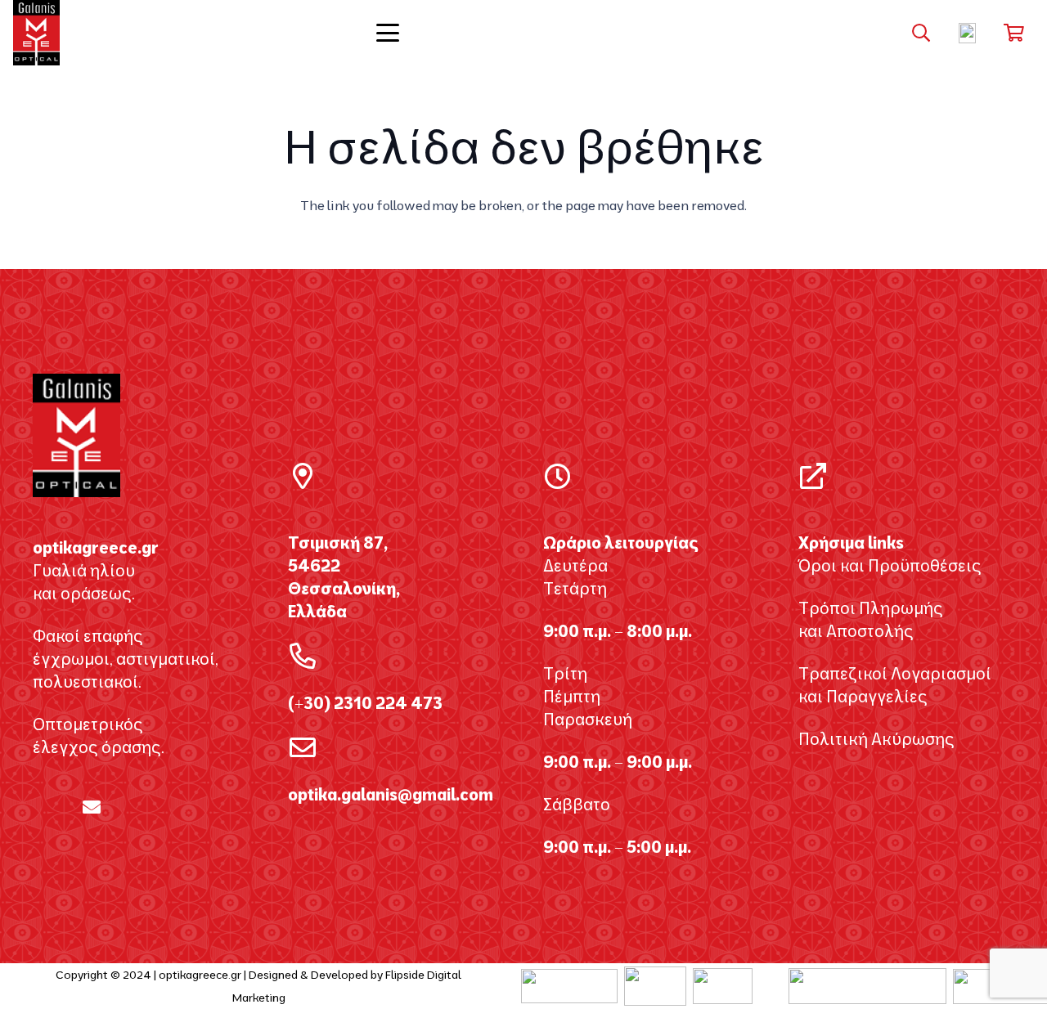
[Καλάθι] (1014, 32)
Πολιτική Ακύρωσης (876, 739)
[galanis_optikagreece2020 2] (36, 32)
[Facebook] (40, 807)
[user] (967, 33)
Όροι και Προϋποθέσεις (890, 565)
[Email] (92, 807)
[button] (523, 32)
